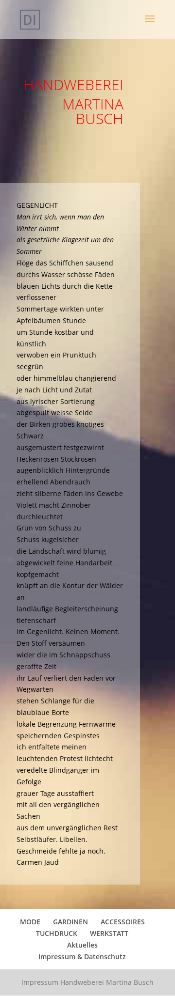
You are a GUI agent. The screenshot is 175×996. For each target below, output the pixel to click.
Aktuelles (82, 944)
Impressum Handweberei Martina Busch (87, 982)
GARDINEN (70, 921)
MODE (30, 921)
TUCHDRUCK (56, 933)
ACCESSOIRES (123, 921)
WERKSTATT (109, 933)
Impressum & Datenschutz (82, 956)
